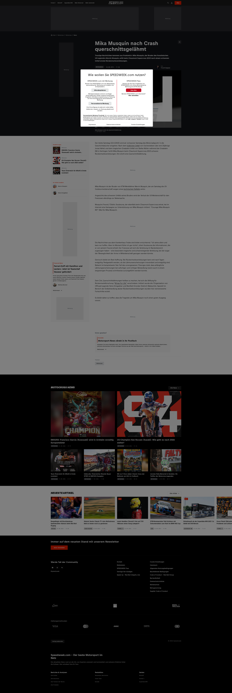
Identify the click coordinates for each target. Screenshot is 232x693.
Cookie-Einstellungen (138, 124)
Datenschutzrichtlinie (113, 124)
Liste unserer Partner (134, 119)
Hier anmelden (133, 95)
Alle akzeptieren (100, 90)
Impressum (92, 124)
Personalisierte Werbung (100, 103)
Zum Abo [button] (134, 90)
